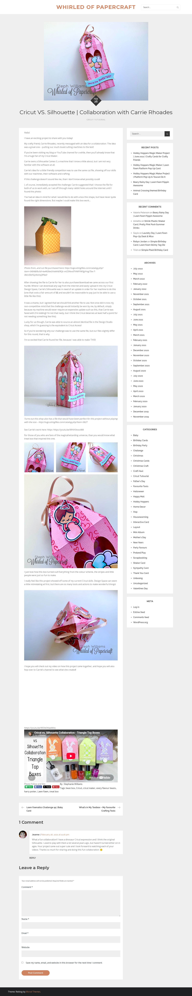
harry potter (30, 791)
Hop (135, 512)
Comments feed (141, 617)
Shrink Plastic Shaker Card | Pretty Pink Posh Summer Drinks (149, 224)
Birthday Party (140, 445)
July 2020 (138, 376)
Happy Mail (138, 496)
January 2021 (139, 345)
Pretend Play (139, 552)
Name (25, 919)
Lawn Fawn (42, 791)
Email (25, 933)
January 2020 (140, 406)
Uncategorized (140, 583)
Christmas (138, 455)
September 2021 (141, 304)
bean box (70, 788)
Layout (136, 527)
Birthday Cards (140, 440)
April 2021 (138, 330)
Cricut (79, 788)
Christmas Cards (141, 461)
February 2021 (140, 340)
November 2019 (141, 416)
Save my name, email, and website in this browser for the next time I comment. (64, 963)
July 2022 (138, 268)
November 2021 (141, 294)
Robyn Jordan (140, 241)
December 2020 (141, 350)
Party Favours (140, 547)
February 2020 (140, 401)
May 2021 (137, 325)
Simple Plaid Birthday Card (154, 250)
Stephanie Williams (73, 784)
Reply (32, 858)
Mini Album (138, 532)
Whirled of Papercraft (96, 7)
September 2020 (141, 365)
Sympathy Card (141, 568)
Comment (27, 887)
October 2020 (140, 360)
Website (26, 947)
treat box (54, 791)
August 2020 (139, 370)
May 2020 (138, 386)
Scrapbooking (140, 558)
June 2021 (138, 319)
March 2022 (139, 279)
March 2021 (138, 335)
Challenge (138, 450)
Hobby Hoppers (141, 501)
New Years (138, 542)
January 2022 (139, 289)
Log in (136, 607)
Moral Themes (33, 991)
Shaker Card (139, 563)
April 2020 (138, 391)
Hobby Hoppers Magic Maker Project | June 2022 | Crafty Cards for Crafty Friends (151, 156)
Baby (135, 435)
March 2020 (139, 396)
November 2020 (141, 355)
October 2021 (139, 299)
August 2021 (139, 309)
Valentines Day (140, 588)
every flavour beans (106, 788)
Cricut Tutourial (96, 119)
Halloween (138, 491)
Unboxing (138, 578)
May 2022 (138, 273)
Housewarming (140, 517)
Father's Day (139, 481)
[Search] (177, 7)
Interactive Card (141, 522)
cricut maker (89, 788)
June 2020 (138, 381)
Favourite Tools (140, 486)
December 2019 (141, 411)
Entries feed (139, 612)
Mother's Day (139, 537)
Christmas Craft (141, 466)
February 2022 (140, 284)
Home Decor (139, 507)
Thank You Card (141, 573)
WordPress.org (140, 622)
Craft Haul (138, 471)
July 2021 (137, 314)
